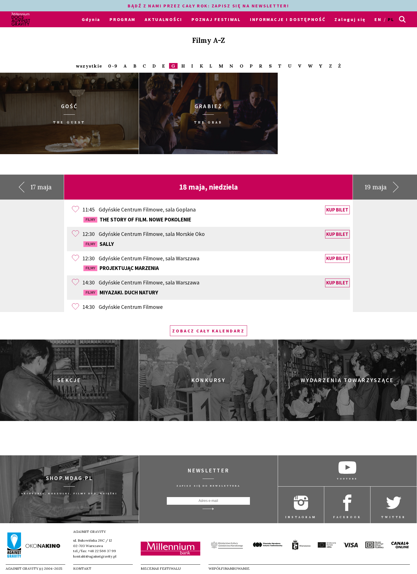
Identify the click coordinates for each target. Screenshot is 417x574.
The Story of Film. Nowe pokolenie (138, 219)
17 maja (41, 187)
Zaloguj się (349, 19)
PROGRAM (122, 19)
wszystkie (89, 66)
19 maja (376, 187)
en (378, 19)
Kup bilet (337, 210)
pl (391, 19)
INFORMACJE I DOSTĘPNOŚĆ (288, 19)
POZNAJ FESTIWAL (216, 19)
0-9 (112, 66)
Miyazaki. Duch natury (122, 292)
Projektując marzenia (122, 268)
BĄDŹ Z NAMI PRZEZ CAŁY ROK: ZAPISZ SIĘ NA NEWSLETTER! (208, 6)
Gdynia (91, 19)
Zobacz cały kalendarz (208, 331)
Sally (100, 243)
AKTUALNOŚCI (163, 19)
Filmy (90, 219)
